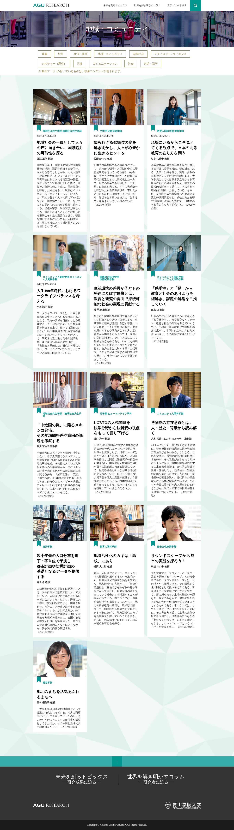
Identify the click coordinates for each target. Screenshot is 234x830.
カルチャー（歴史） (54, 63)
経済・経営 (80, 53)
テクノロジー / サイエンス (170, 53)
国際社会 (138, 53)
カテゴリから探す (177, 5)
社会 (130, 63)
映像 (44, 53)
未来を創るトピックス (115, 5)
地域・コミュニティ (110, 53)
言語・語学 (151, 63)
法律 (79, 63)
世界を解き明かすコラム (147, 5)
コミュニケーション (105, 63)
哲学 (60, 53)
